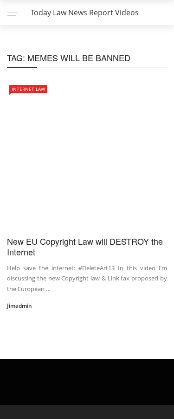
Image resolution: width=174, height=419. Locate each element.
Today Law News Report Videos (85, 12)
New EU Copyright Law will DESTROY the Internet (85, 246)
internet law (28, 89)
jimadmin (19, 306)
